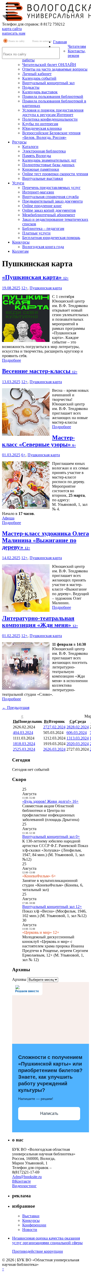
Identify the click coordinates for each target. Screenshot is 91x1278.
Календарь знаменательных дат (49, 160)
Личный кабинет (37, 74)
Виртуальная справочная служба (50, 196)
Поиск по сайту (16, 41)
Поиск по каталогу (42, 41)
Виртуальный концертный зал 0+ (51, 836)
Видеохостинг (24, 1186)
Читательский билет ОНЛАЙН (49, 64)
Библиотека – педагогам (43, 228)
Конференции (34, 1225)
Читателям (77, 46)
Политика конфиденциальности (50, 119)
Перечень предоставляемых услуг (51, 187)
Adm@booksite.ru (27, 1177)
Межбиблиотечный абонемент (48, 215)
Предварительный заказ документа (52, 201)
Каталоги (30, 146)
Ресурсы (19, 142)
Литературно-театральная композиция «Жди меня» (40, 621)
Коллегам (20, 251)
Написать (49, 1113)
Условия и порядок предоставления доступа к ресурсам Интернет (52, 112)
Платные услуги (36, 233)
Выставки (30, 1216)
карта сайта (12, 29)
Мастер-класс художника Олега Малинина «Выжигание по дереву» (45, 540)
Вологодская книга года (43, 247)
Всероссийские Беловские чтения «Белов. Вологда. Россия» (51, 135)
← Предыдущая (15, 707)
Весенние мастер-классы (39, 371)
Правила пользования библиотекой (52, 96)
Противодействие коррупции (37, 1251)
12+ (24, 288)
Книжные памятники (40, 169)
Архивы (19, 979)
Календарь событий (39, 78)
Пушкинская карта (46, 288)
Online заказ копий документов (49, 210)
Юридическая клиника (42, 128)
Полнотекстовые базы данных (48, 165)
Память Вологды (36, 156)
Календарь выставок (40, 92)
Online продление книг (42, 206)
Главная (60, 42)
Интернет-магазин (38, 192)
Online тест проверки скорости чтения (55, 174)
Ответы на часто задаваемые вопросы (54, 69)
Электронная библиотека (44, 151)
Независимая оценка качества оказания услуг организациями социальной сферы (47, 1240)
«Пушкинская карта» (35, 277)
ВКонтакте (21, 1181)
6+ (23, 455)
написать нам (13, 33)
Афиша (8, 518)
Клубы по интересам (40, 124)
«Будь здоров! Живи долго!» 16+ (50, 801)
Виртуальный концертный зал (48, 83)
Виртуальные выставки (42, 178)
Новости (29, 1229)
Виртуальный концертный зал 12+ (52, 906)
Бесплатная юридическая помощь (51, 237)
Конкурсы (21, 242)
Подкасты (30, 87)
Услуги (18, 183)
